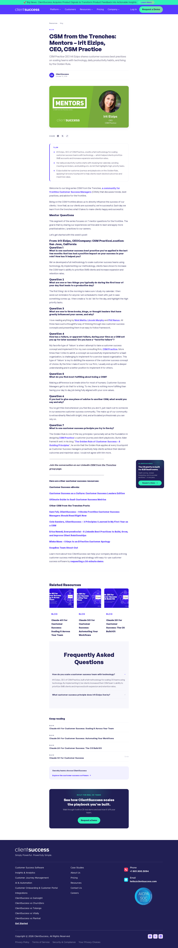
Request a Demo (151, 9)
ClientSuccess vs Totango (28, 908)
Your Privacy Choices (89, 942)
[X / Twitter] (155, 936)
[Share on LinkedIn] (58, 136)
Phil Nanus (114, 320)
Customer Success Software (29, 868)
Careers (75, 893)
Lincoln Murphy (96, 320)
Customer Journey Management (32, 878)
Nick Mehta (80, 320)
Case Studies (77, 868)
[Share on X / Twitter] (62, 136)
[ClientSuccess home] (27, 9)
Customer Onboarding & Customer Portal (36, 888)
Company (112, 9)
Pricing (100, 9)
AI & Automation (23, 883)
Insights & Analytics (25, 873)
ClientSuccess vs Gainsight (29, 898)
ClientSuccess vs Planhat (28, 918)
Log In (133, 9)
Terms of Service (41, 942)
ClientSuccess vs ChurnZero (29, 903)
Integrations (21, 893)
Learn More (146, 2)
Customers (70, 9)
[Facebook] (150, 936)
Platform (54, 9)
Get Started (21, 924)
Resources (85, 9)
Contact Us (76, 888)
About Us (75, 873)
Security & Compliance (64, 942)
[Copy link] (67, 136)
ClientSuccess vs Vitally (27, 913)
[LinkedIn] (161, 936)
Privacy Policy (22, 942)
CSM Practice (110, 349)
